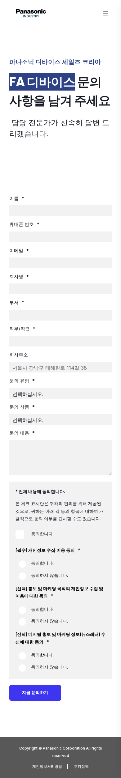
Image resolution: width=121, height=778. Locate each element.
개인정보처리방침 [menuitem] (47, 766)
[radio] (60, 564)
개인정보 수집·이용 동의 (51, 550)
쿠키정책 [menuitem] (81, 766)
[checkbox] (60, 533)
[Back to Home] (31, 16)
